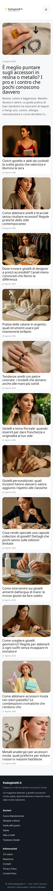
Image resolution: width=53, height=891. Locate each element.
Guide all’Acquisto (11, 825)
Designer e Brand (11, 820)
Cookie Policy (9, 873)
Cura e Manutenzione (13, 816)
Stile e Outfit (9, 835)
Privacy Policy (10, 868)
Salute (6, 830)
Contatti (7, 864)
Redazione (8, 859)
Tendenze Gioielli (11, 840)
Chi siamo (8, 854)
